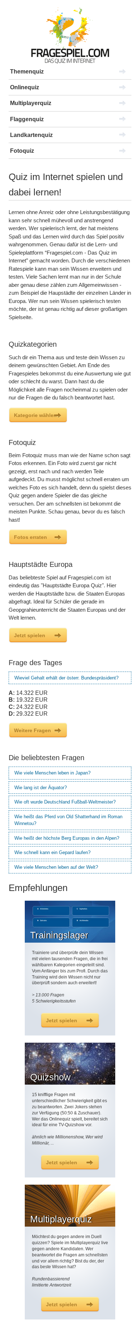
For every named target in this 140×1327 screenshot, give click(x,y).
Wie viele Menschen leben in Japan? (52, 773)
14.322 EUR (28, 693)
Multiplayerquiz (30, 103)
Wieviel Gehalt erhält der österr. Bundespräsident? (66, 678)
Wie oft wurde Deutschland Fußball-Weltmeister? (65, 802)
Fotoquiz (22, 151)
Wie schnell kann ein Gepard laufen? (52, 852)
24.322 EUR (28, 707)
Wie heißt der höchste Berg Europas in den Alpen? (66, 838)
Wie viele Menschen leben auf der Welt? (56, 867)
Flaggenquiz (27, 119)
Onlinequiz (24, 87)
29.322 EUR (28, 714)
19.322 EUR (28, 700)
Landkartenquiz (31, 135)
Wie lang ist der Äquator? (40, 787)
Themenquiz (27, 71)
